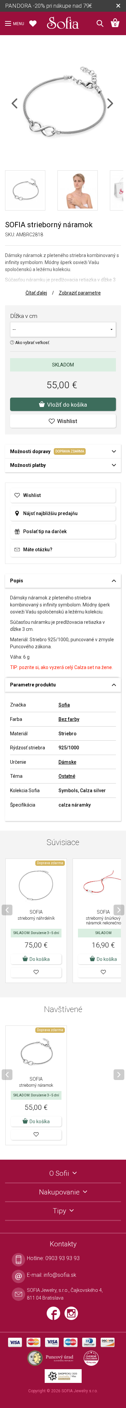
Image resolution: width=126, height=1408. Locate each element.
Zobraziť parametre (80, 293)
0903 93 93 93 (62, 1258)
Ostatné (66, 776)
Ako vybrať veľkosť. (32, 342)
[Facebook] (56, 1316)
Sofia (64, 705)
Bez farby (68, 719)
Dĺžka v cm (23, 316)
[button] (36, 973)
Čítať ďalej (36, 293)
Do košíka (40, 959)
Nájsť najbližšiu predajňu (50, 513)
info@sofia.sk (60, 1275)
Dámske (67, 762)
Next (116, 107)
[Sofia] (63, 21)
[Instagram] (73, 1316)
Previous (20, 107)
